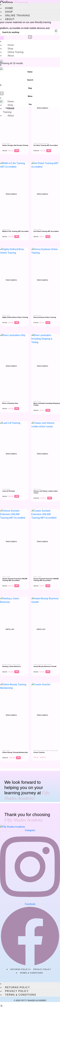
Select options (42, 108)
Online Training (17, 15)
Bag (30, 88)
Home (9, 8)
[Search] (27, 26)
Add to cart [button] (9, 629)
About (10, 19)
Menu (30, 96)
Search (30, 80)
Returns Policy (19, 969)
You (30, 104)
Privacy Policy (42, 969)
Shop (9, 12)
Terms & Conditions (31, 973)
